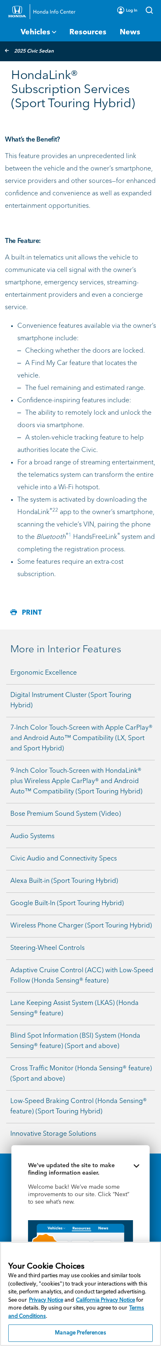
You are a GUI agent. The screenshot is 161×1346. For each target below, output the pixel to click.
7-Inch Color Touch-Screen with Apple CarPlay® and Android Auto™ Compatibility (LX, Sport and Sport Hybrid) (81, 738)
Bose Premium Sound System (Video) (65, 814)
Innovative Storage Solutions (53, 1134)
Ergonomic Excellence (43, 673)
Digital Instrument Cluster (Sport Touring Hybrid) (70, 700)
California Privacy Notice (105, 1300)
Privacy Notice (46, 1300)
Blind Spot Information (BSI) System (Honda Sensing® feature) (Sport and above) (75, 1041)
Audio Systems (32, 836)
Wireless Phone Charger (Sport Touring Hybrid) (81, 926)
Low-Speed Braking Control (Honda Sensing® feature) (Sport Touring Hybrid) (78, 1106)
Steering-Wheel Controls (47, 948)
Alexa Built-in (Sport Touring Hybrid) (64, 881)
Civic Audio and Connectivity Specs (63, 859)
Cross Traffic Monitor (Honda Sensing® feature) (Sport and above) (81, 1073)
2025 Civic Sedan (34, 51)
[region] (80, 1294)
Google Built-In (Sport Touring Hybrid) (67, 903)
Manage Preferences (80, 1333)
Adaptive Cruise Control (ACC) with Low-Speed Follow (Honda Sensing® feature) (81, 975)
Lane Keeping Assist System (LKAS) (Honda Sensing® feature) (74, 1008)
